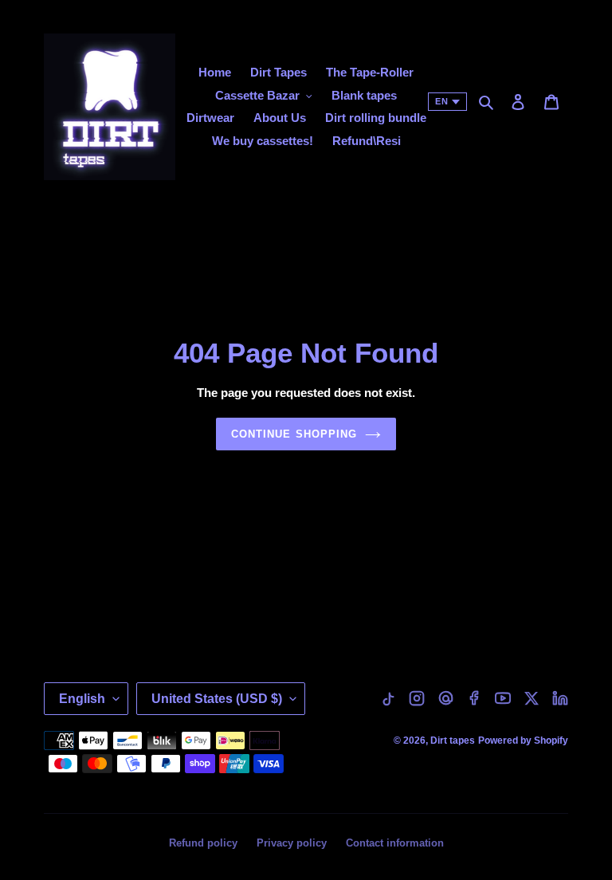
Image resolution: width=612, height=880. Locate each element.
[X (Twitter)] (531, 698)
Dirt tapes (452, 740)
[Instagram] (417, 698)
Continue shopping (294, 434)
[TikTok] (388, 698)
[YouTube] (503, 698)
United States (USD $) (216, 698)
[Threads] (445, 698)
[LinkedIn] (560, 698)
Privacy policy (292, 843)
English (82, 698)
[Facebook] (474, 698)
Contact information (395, 843)
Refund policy (203, 843)
